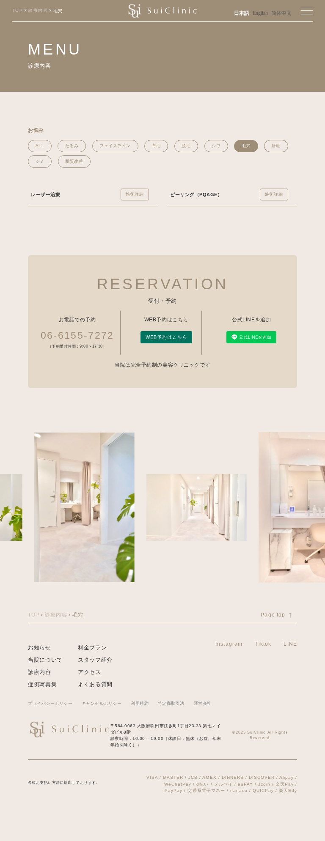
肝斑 (276, 145)
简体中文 (281, 13)
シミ (40, 161)
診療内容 (39, 672)
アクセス (89, 672)
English (260, 13)
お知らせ (39, 647)
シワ (216, 145)
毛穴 (246, 145)
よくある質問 (95, 684)
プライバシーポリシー (50, 703)
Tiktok (263, 644)
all (40, 145)
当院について (45, 660)
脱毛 (186, 145)
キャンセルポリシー (102, 703)
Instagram (228, 644)
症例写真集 (42, 684)
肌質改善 (74, 161)
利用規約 (140, 703)
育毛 (156, 145)
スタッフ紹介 (95, 660)
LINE (290, 644)
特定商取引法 (171, 703)
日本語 (241, 13)
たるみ (72, 145)
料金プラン (92, 647)
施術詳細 (134, 194)
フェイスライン (115, 145)
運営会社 (203, 703)
